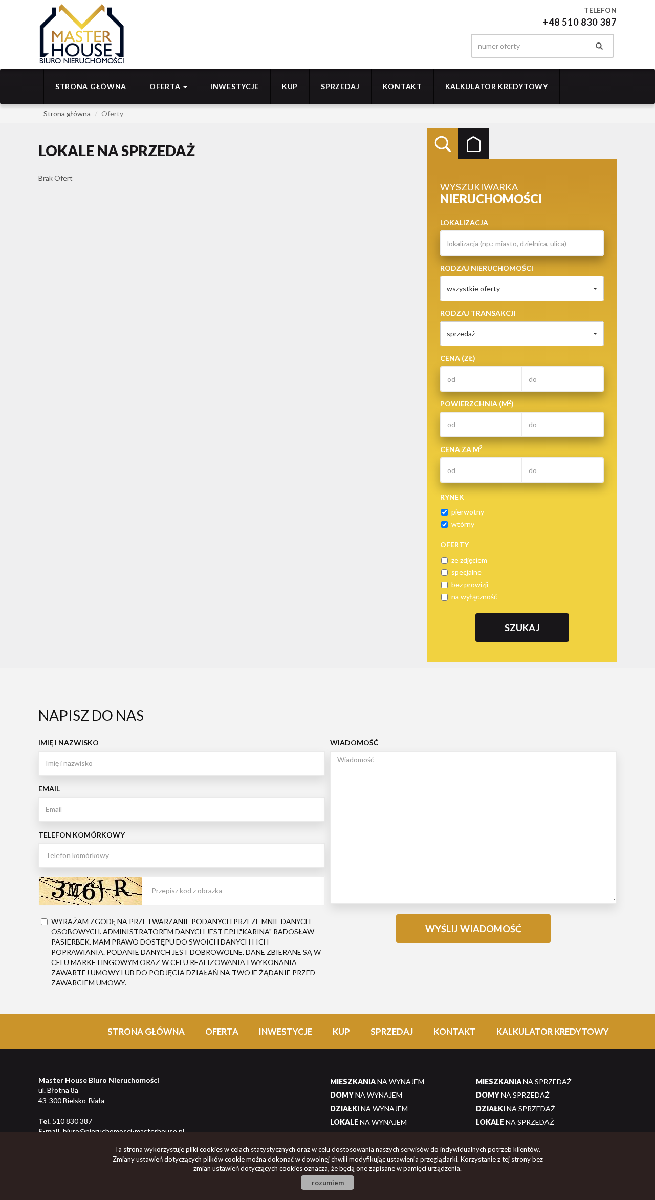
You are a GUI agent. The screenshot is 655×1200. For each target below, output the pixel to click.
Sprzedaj (340, 86)
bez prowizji (469, 584)
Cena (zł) (457, 358)
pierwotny (467, 511)
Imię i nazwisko (68, 742)
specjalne (466, 572)
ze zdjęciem (469, 559)
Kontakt (402, 86)
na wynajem (377, 1081)
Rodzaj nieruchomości (486, 268)
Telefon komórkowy (81, 834)
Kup (290, 86)
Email (49, 788)
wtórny (462, 524)
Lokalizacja (464, 222)
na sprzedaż (524, 1081)
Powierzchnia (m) (477, 403)
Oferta (221, 1031)
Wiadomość (354, 742)
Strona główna (90, 86)
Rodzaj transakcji (478, 313)
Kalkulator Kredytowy (496, 86)
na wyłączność (474, 596)
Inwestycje (234, 86)
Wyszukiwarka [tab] (442, 143)
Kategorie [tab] (473, 143)
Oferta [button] (165, 86)
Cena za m (461, 449)
